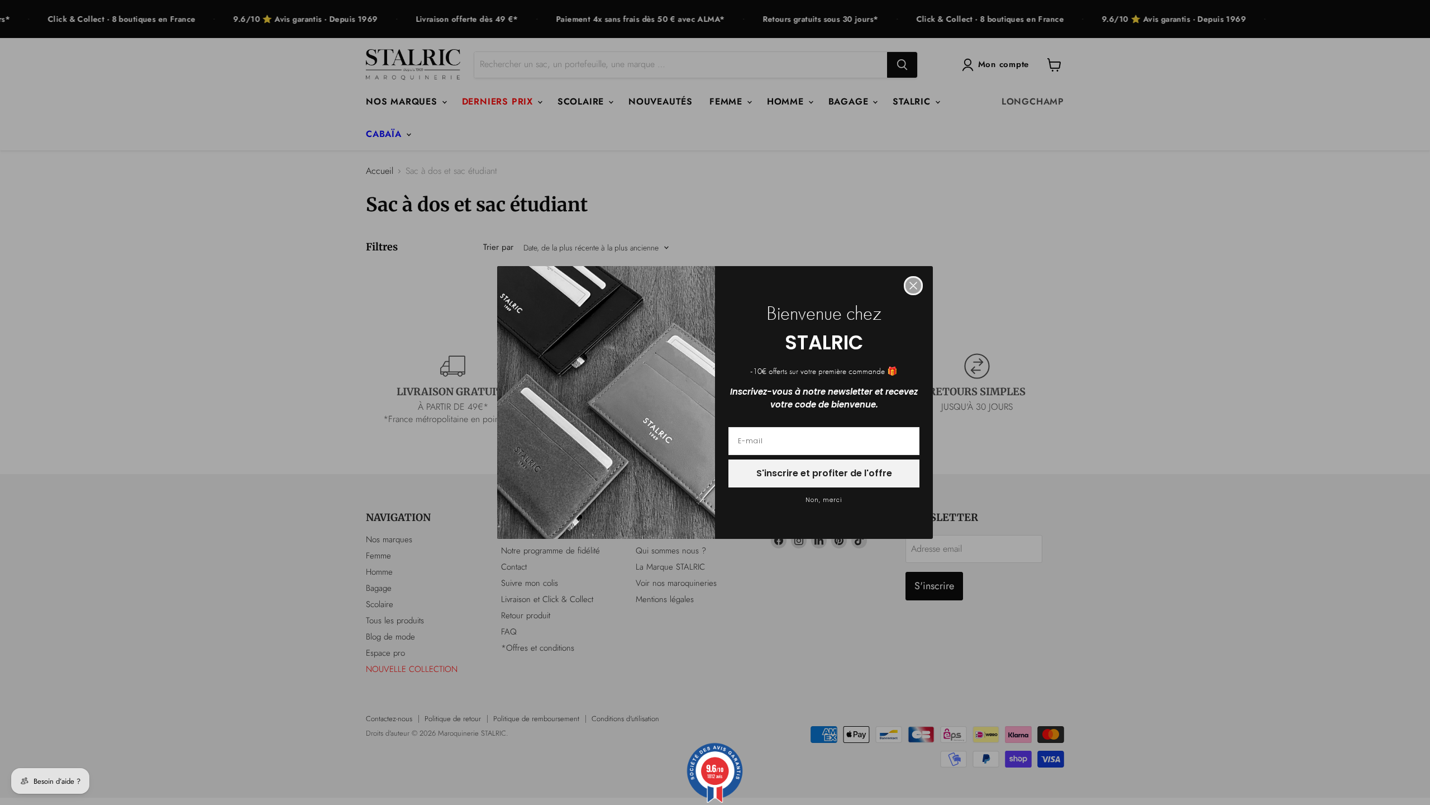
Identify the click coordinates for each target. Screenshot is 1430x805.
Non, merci (823, 500)
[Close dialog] (913, 285)
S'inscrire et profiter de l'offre (824, 473)
